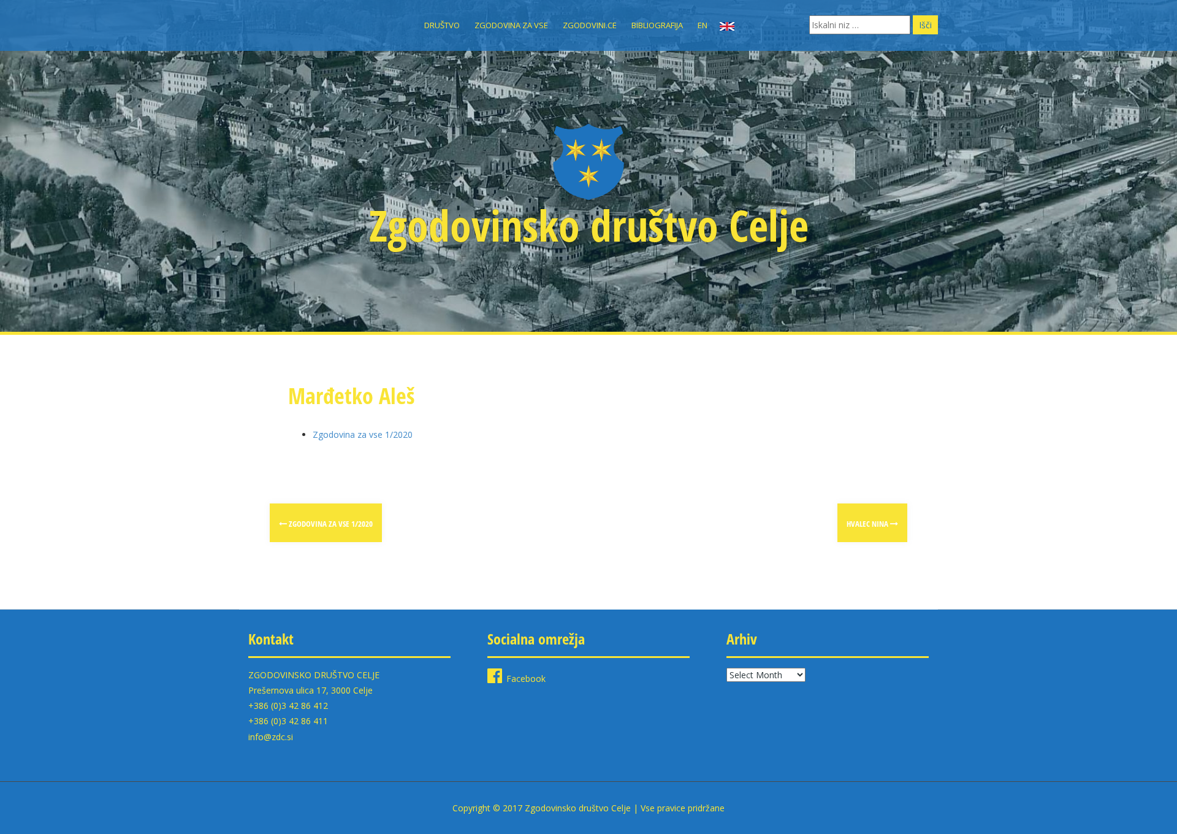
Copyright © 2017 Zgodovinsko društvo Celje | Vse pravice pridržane (588, 808)
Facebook (526, 678)
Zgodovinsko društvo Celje (589, 225)
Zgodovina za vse (511, 25)
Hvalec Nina (868, 523)
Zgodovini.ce (590, 25)
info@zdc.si (270, 737)
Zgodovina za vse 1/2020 (363, 434)
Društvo (442, 25)
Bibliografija (657, 25)
